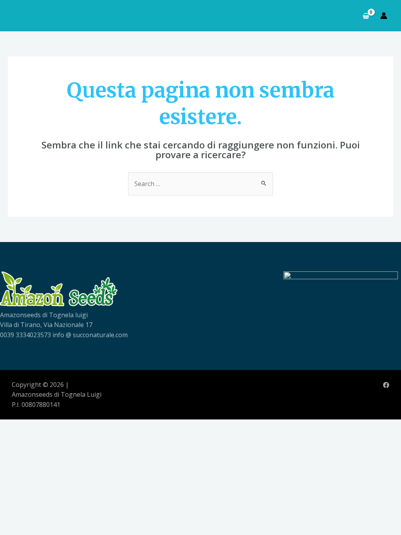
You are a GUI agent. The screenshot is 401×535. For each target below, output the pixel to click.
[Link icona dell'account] (383, 15)
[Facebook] (386, 385)
